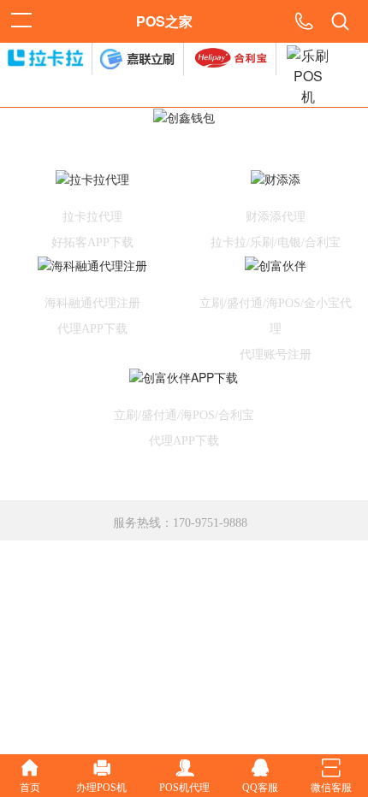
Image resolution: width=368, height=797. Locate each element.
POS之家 (164, 21)
